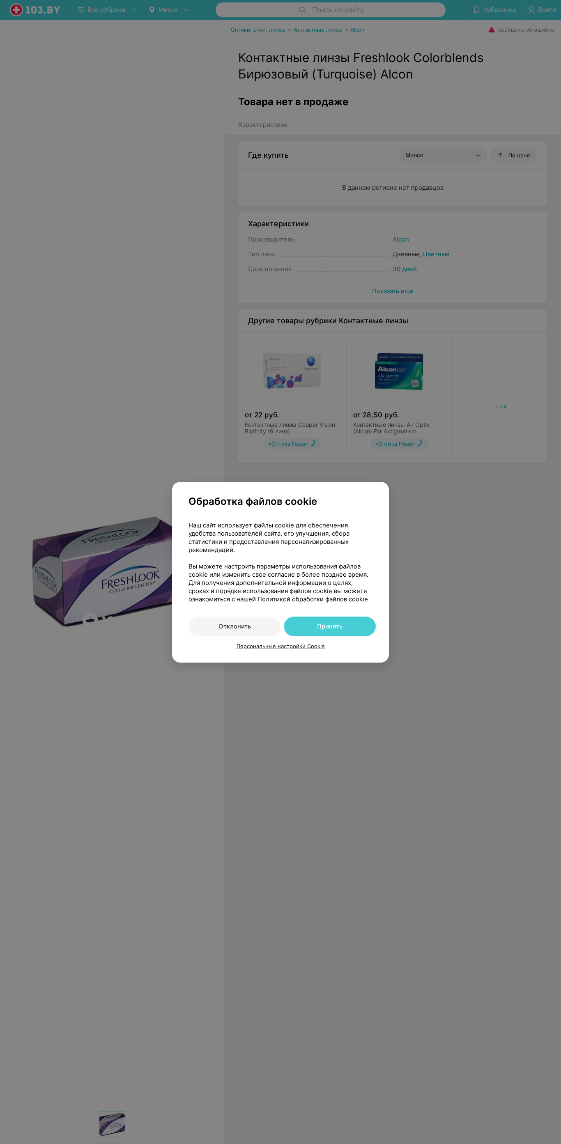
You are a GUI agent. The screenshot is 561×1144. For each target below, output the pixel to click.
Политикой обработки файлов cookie (313, 599)
